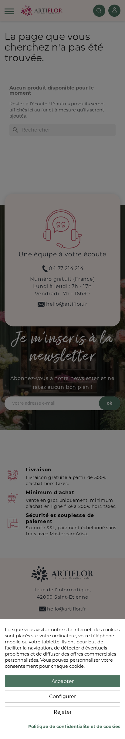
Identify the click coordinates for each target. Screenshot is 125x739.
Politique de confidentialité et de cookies (74, 726)
